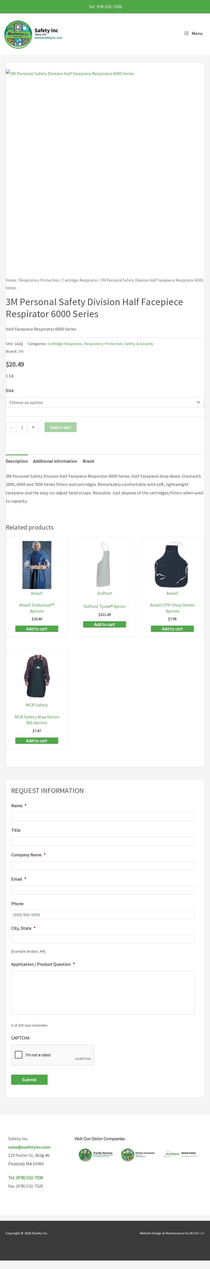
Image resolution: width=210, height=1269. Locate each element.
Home (11, 280)
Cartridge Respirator (80, 280)
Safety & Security (138, 343)
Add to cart (60, 427)
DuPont (104, 593)
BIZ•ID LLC (197, 1233)
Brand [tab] (88, 461)
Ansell (37, 593)
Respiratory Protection (39, 280)
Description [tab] (17, 461)
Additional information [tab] (55, 461)
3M (20, 351)
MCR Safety (37, 705)
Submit (29, 1079)
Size (10, 390)
